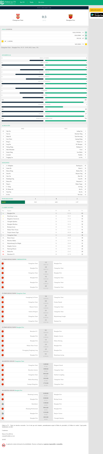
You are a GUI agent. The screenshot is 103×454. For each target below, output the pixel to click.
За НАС (4, 439)
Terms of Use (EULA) (7, 434)
